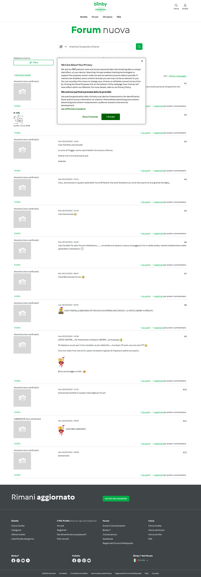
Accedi (145, 133)
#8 (185, 305)
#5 (185, 210)
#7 (185, 273)
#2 (185, 114)
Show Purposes (90, 116)
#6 (185, 242)
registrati (158, 106)
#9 (185, 336)
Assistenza (108, 539)
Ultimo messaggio (178, 76)
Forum (106, 521)
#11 (185, 421)
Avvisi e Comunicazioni (114, 525)
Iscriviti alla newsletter (116, 498)
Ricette (14, 521)
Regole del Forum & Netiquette (118, 543)
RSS (150, 539)
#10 (185, 389)
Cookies (155, 573)
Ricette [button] (83, 17)
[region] (101, 91)
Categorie (16, 530)
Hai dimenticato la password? (71, 534)
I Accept (110, 117)
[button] (176, 6)
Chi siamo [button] (107, 17)
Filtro (35, 62)
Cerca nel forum (156, 530)
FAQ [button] (119, 17)
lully (18, 112)
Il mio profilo (77, 521)
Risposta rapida (23, 75)
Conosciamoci (110, 534)
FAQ (146, 573)
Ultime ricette (18, 534)
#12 (185, 452)
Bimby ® (107, 530)
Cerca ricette (17, 525)
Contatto (63, 573)
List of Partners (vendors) (73, 109)
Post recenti (63, 539)
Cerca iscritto (155, 534)
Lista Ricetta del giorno (22, 539)
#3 (185, 141)
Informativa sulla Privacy (101, 573)
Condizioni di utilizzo (79, 573)
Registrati (61, 530)
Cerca (151, 521)
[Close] (142, 61)
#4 (185, 179)
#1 (185, 83)
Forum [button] (95, 17)
